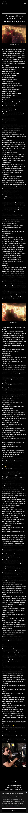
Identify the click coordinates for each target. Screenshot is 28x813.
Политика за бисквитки (11, 806)
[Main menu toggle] (25, 3)
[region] (14, 802)
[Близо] (26, 792)
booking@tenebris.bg (16, 785)
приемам (14, 810)
